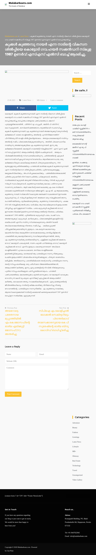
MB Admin (41, 100)
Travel (74, 470)
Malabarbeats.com (20, 3)
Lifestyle (75, 447)
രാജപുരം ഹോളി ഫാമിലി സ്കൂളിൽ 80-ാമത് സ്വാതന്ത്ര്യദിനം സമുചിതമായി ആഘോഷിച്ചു (81, 132)
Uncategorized (77, 475)
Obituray (75, 456)
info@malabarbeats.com (78, 536)
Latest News (26, 100)
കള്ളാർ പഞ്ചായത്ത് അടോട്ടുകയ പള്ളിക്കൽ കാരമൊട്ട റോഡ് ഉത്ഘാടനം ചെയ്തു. (81, 192)
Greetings (75, 437)
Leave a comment (56, 100)
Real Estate (76, 461)
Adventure (76, 423)
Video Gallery (77, 480)
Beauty (74, 428)
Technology (76, 466)
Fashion (75, 432)
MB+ (74, 451)
